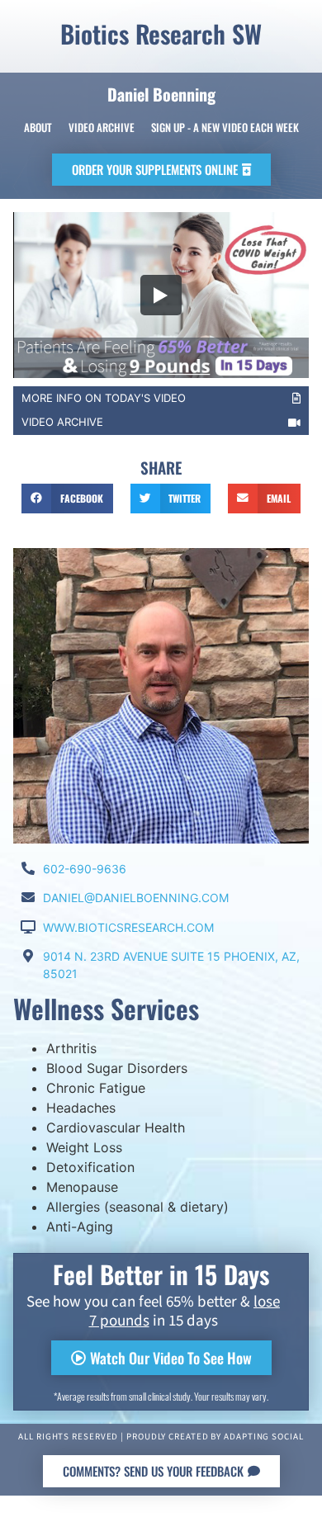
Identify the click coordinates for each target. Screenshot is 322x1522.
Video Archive (102, 127)
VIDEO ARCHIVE (62, 421)
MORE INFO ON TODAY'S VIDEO (103, 397)
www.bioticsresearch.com (128, 927)
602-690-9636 (84, 869)
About (38, 127)
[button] (161, 170)
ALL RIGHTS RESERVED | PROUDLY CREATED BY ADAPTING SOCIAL (160, 1437)
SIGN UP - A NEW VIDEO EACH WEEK (225, 127)
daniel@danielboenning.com (136, 898)
